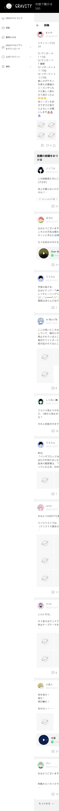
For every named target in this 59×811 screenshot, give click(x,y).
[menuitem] (17, 18)
